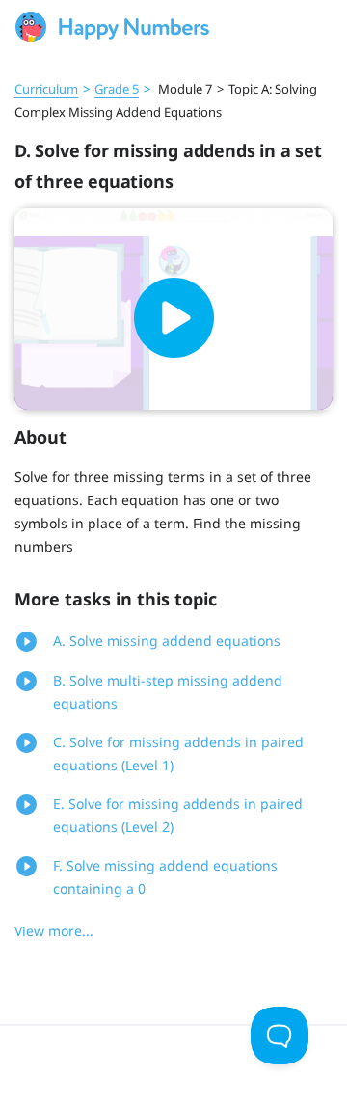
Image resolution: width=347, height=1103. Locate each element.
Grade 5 (116, 88)
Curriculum (46, 88)
